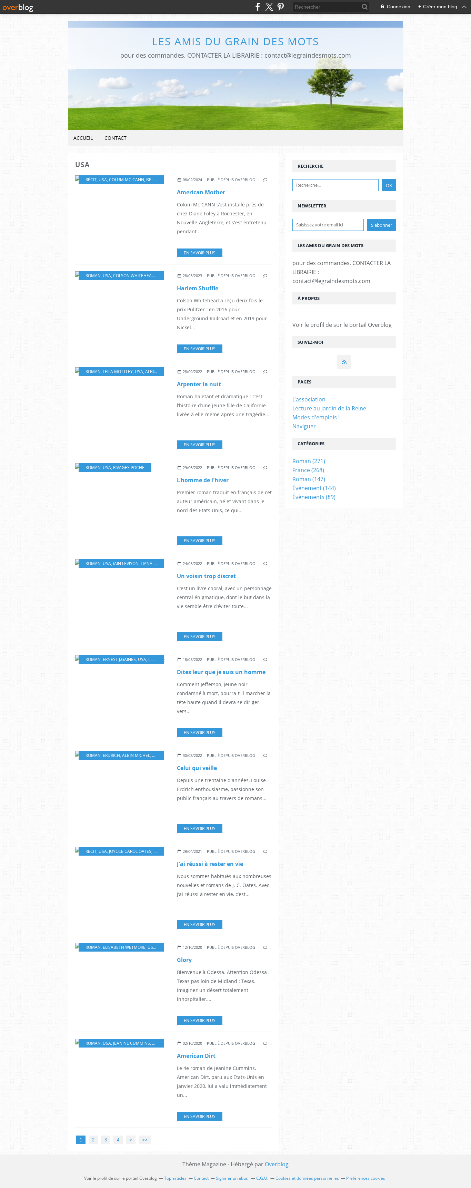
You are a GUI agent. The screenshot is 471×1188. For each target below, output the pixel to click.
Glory (184, 960)
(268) (308, 470)
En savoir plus (200, 253)
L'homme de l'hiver (203, 480)
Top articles (175, 1178)
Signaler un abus (232, 1178)
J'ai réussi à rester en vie (210, 864)
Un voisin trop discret (206, 576)
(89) (313, 497)
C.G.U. (262, 1178)
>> (145, 1139)
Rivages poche (128, 467)
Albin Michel (159, 371)
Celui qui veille (197, 768)
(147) (308, 479)
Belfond (155, 180)
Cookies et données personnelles (307, 1178)
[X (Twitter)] (269, 7)
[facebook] (257, 7)
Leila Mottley (118, 371)
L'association (308, 399)
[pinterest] (280, 7)
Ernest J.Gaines (119, 659)
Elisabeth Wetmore (124, 947)
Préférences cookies (365, 1178)
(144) (314, 488)
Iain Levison (126, 563)
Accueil (83, 138)
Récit (91, 180)
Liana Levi (151, 563)
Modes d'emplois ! (316, 417)
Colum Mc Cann (126, 180)
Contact (115, 138)
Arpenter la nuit (199, 384)
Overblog (277, 1164)
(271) (308, 461)
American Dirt (196, 1056)
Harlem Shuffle (197, 288)
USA (103, 180)
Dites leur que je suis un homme (221, 672)
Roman (93, 276)
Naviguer (304, 426)
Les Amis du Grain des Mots (235, 41)
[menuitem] (83, 138)
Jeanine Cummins (131, 1043)
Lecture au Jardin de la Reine (329, 408)
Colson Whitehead (134, 276)
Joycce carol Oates (130, 851)
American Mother (201, 192)
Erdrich (111, 755)
